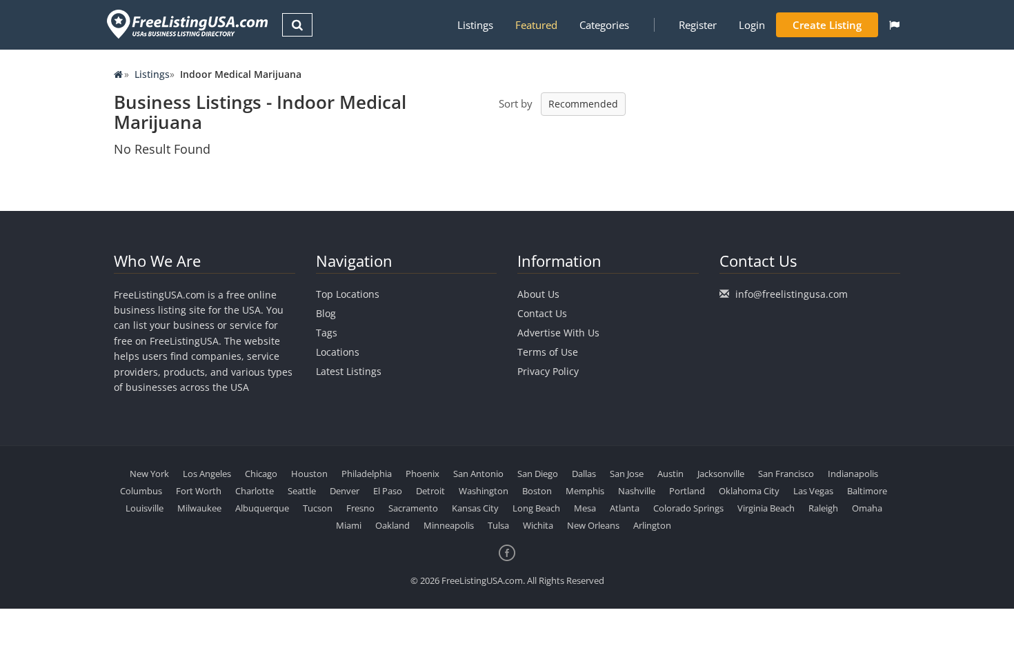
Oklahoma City (749, 491)
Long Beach (536, 508)
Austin (670, 473)
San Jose (627, 473)
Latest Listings (348, 371)
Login (752, 25)
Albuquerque (262, 508)
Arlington (652, 525)
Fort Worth (198, 491)
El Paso (387, 491)
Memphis (585, 491)
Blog (326, 313)
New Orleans (593, 525)
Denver (344, 491)
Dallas (584, 473)
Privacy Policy (548, 371)
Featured (536, 25)
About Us (538, 294)
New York (149, 473)
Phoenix (422, 473)
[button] (894, 24)
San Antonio (478, 473)
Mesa (585, 508)
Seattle (302, 491)
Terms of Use (547, 351)
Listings (475, 25)
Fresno (360, 508)
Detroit (430, 491)
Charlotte (254, 491)
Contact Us (542, 313)
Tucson (317, 508)
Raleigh (823, 508)
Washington (483, 491)
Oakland (392, 525)
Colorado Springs (688, 508)
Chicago (261, 473)
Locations (337, 351)
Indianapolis (853, 473)
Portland (687, 491)
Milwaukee (199, 508)
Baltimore (867, 491)
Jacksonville (720, 473)
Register (698, 25)
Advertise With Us (558, 332)
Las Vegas (813, 491)
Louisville (144, 508)
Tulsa (498, 525)
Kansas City (475, 508)
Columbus (141, 491)
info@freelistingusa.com (791, 294)
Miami (348, 525)
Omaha (867, 508)
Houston (309, 473)
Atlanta (624, 508)
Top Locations (347, 294)
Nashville (636, 491)
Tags (326, 332)
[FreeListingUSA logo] (185, 23)
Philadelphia (366, 473)
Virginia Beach (766, 508)
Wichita (538, 525)
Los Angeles (207, 473)
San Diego (537, 473)
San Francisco (786, 473)
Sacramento (413, 508)
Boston (537, 491)
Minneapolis (449, 525)
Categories (604, 25)
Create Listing (827, 25)
